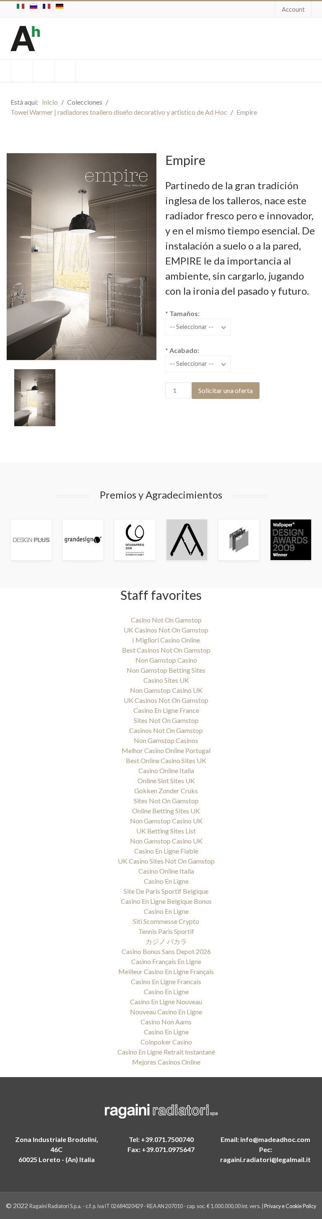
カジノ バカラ (166, 941)
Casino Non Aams (166, 1022)
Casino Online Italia (166, 770)
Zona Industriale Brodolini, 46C (56, 1144)
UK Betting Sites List (166, 831)
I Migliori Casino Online (166, 640)
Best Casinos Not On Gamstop (166, 650)
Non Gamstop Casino (166, 660)
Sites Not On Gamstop (166, 720)
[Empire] (35, 398)
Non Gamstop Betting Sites (166, 670)
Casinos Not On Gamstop (166, 730)
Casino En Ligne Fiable (166, 851)
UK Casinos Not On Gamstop (166, 630)
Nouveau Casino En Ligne (166, 1012)
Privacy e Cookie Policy (290, 1206)
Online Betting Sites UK (166, 811)
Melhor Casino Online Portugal (166, 750)
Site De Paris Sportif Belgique (166, 891)
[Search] (21, 71)
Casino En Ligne (166, 881)
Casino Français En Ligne (166, 961)
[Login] (43, 71)
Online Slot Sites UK (166, 780)
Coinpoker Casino (166, 1042)
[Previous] (27, 540)
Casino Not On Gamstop (166, 620)
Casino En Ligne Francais (166, 981)
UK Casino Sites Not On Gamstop (166, 861)
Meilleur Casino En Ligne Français (166, 971)
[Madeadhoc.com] (25, 38)
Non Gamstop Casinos (166, 740)
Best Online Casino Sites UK (166, 760)
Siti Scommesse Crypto (166, 921)
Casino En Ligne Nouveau (166, 1002)
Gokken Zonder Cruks (166, 791)
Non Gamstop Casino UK (166, 690)
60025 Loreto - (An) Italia (56, 1159)
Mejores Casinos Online (166, 1062)
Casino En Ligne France (166, 710)
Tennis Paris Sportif (166, 931)
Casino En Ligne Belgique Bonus (166, 901)
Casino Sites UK (166, 680)
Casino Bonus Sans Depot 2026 (166, 951)
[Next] (294, 540)
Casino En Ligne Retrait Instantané (166, 1052)
